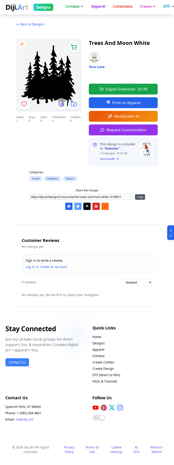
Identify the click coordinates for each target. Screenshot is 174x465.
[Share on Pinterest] (96, 206)
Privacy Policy (69, 449)
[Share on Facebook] (68, 206)
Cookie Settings (116, 449)
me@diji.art (24, 419)
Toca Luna (96, 67)
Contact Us (17, 362)
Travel (35, 178)
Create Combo (103, 362)
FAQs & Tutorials (104, 381)
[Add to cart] (74, 47)
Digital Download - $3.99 (126, 89)
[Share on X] (87, 206)
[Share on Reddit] (105, 206)
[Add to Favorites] (24, 104)
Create (146, 6)
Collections (123, 6)
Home (96, 337)
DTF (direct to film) (106, 375)
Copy (140, 197)
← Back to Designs (30, 24)
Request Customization (126, 129)
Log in (30, 267)
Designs (43, 7)
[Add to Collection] (74, 104)
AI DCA (136, 449)
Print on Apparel (126, 102)
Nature (70, 178)
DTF (166, 6)
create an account (53, 267)
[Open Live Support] (170, 232)
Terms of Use (92, 449)
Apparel (98, 6)
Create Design (103, 368)
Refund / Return (156, 449)
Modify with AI (126, 116)
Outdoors (52, 178)
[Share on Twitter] (78, 206)
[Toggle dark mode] (98, 417)
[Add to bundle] (61, 104)
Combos (72, 6)
